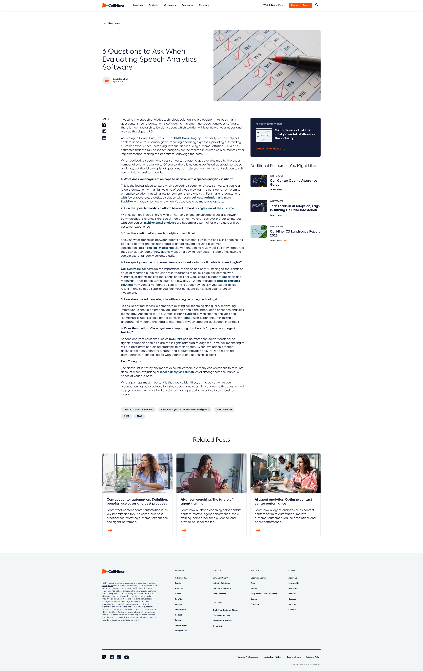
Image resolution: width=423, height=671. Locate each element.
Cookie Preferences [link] (248, 657)
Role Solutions (219, 594)
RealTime (179, 599)
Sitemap (255, 604)
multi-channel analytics (160, 222)
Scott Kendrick (121, 79)
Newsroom (293, 588)
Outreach (179, 604)
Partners (292, 594)
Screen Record (181, 625)
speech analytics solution (176, 372)
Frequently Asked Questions (264, 594)
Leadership (293, 583)
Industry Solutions (221, 583)
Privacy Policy (313, 657)
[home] (113, 5)
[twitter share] (109, 126)
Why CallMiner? (220, 578)
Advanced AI (181, 578)
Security (292, 604)
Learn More (276, 189)
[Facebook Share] (109, 132)
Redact (178, 615)
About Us (292, 578)
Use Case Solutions (222, 588)
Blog (253, 583)
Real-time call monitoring (156, 248)
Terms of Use (294, 657)
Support (254, 599)
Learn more (276, 215)
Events (254, 588)
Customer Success (221, 615)
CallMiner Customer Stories (225, 610)
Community (218, 626)
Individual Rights (273, 657)
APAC (139, 416)
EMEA (126, 416)
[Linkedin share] (109, 139)
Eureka (178, 583)
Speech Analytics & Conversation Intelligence (184, 409)
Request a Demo (300, 5)
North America (224, 409)
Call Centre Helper (133, 269)
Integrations (181, 631)
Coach (178, 594)
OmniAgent (180, 609)
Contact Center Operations (138, 409)
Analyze (179, 588)
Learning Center (258, 578)
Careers (292, 599)
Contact (292, 609)
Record (178, 620)
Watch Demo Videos (274, 5)
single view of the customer (216, 208)
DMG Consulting (185, 138)
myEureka (175, 339)
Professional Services (222, 620)
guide (188, 314)
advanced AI (146, 596)
